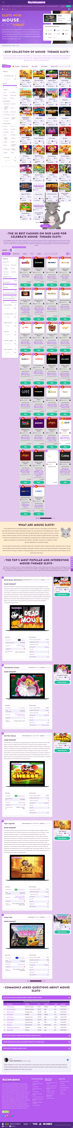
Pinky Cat (65, 100)
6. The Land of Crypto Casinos (37, 1094)
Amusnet (50, 30)
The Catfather (39, 99)
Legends (16, 897)
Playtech (36, 143)
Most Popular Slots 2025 (51, 1085)
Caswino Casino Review (39, 462)
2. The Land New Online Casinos (37, 1084)
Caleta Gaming (51, 104)
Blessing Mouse (39, 156)
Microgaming (37, 218)
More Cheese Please (65, 194)
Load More (45, 226)
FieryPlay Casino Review (25, 335)
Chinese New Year (52, 194)
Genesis (62, 200)
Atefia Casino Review (65, 269)
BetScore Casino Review (39, 300)
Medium (47, 710)
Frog (21, 715)
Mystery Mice (51, 80)
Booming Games (64, 143)
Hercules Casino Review (39, 335)
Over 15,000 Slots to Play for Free (51, 1083)
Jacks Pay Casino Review (65, 430)
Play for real (26, 93)
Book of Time (38, 175)
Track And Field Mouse (39, 213)
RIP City (65, 175)
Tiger (24, 898)
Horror (23, 645)
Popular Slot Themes (50, 1091)
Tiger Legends (25, 80)
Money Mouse (52, 156)
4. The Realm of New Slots (36, 1089)
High (48, 642)
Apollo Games (64, 104)
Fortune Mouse (65, 156)
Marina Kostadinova (15, 1061)
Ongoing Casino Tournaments (49, 1096)
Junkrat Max (39, 118)
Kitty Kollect (65, 80)
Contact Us (62, 1094)
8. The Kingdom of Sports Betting (37, 1099)
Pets (24, 964)
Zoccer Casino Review (38, 430)
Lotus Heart (52, 138)
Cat (18, 964)
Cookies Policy (63, 1089)
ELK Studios (63, 124)
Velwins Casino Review (52, 366)
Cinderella (25, 175)
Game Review (62, 595)
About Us (62, 1092)
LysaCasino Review (25, 497)
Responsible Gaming (64, 1081)
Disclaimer (62, 1083)
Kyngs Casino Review (65, 300)
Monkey (19, 897)
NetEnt (66, 33)
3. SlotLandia (35, 1086)
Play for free (26, 92)
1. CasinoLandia (35, 1081)
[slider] (3, 85)
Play (25, 285)
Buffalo (23, 896)
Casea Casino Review (52, 398)
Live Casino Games (50, 1093)
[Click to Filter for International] (13, 250)
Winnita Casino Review (38, 498)
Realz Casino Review (65, 398)
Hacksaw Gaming (50, 34)
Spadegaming (24, 218)
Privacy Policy (63, 1085)
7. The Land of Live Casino (37, 1097)
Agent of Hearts (25, 194)
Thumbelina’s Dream (11, 667)
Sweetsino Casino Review (25, 269)
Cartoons (20, 714)
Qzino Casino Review (65, 462)
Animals (16, 714)
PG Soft (62, 162)
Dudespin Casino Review (25, 430)
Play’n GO (24, 200)
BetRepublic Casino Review (39, 398)
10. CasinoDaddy (36, 1105)
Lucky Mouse (25, 99)
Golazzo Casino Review (65, 366)
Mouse (23, 646)
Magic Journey (26, 137)
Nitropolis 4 (65, 118)
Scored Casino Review (52, 269)
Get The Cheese (39, 80)
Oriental (20, 898)
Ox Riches (52, 175)
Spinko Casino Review (38, 269)
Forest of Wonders (39, 138)
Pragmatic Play (51, 86)
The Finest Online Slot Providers (51, 1088)
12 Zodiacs (25, 156)
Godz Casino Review (25, 398)
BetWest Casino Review (52, 300)
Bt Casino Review (52, 462)
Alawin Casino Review (51, 430)
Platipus (23, 180)
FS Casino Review (38, 365)
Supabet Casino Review (25, 366)
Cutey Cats (52, 99)
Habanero (67, 30)
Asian (20, 896)
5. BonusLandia (35, 1091)
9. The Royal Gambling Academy (37, 1102)
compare (29, 281)
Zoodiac (65, 138)
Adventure (19, 645)
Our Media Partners (50, 1098)
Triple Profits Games (37, 162)
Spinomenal (37, 200)
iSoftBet (58, 33)
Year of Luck (38, 194)
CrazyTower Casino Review (25, 300)
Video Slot (47, 647)
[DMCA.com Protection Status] (5, 1112)
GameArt (58, 30)
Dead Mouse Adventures (25, 118)
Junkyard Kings (52, 118)
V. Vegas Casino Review (65, 335)
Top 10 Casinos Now (11, 9)
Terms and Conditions (64, 1087)
